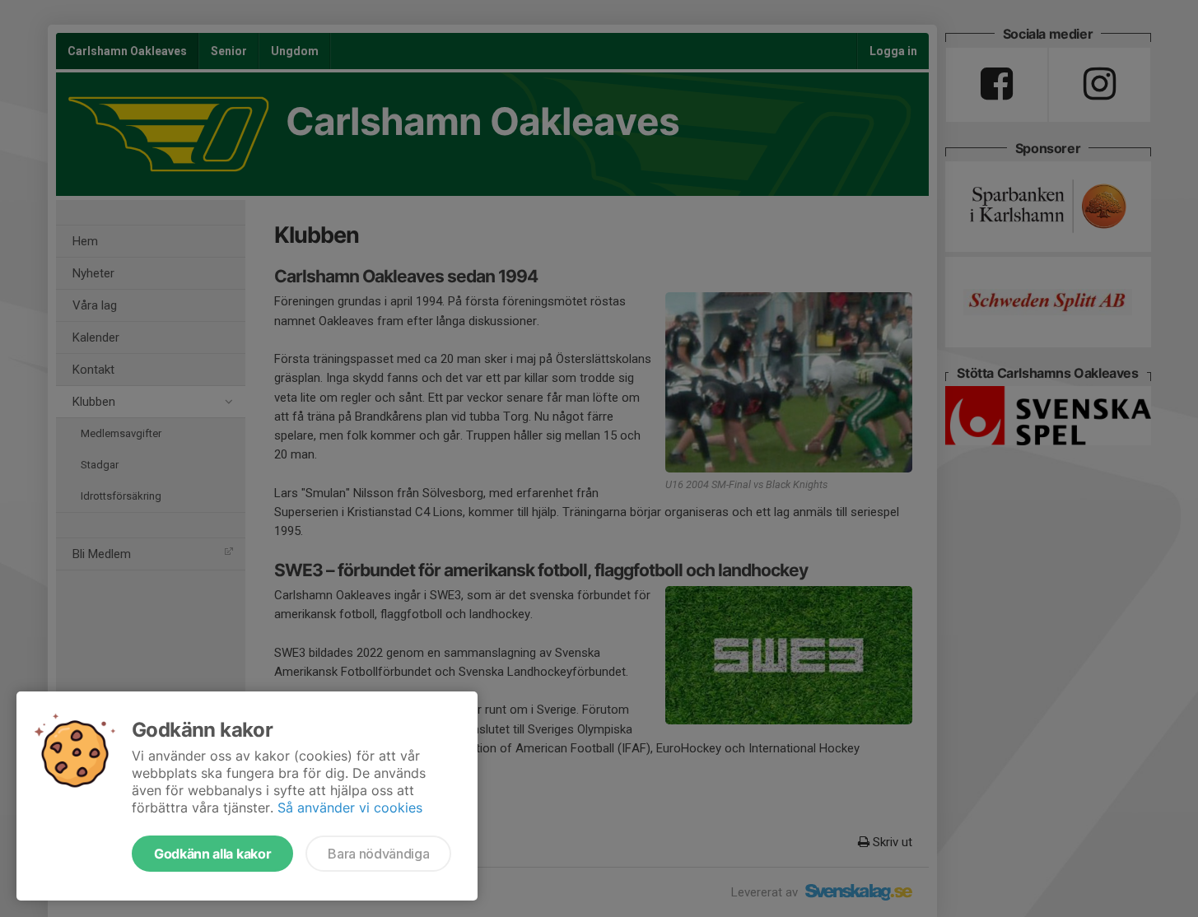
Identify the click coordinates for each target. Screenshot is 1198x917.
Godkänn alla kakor (212, 853)
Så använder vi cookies (349, 807)
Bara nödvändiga (378, 853)
